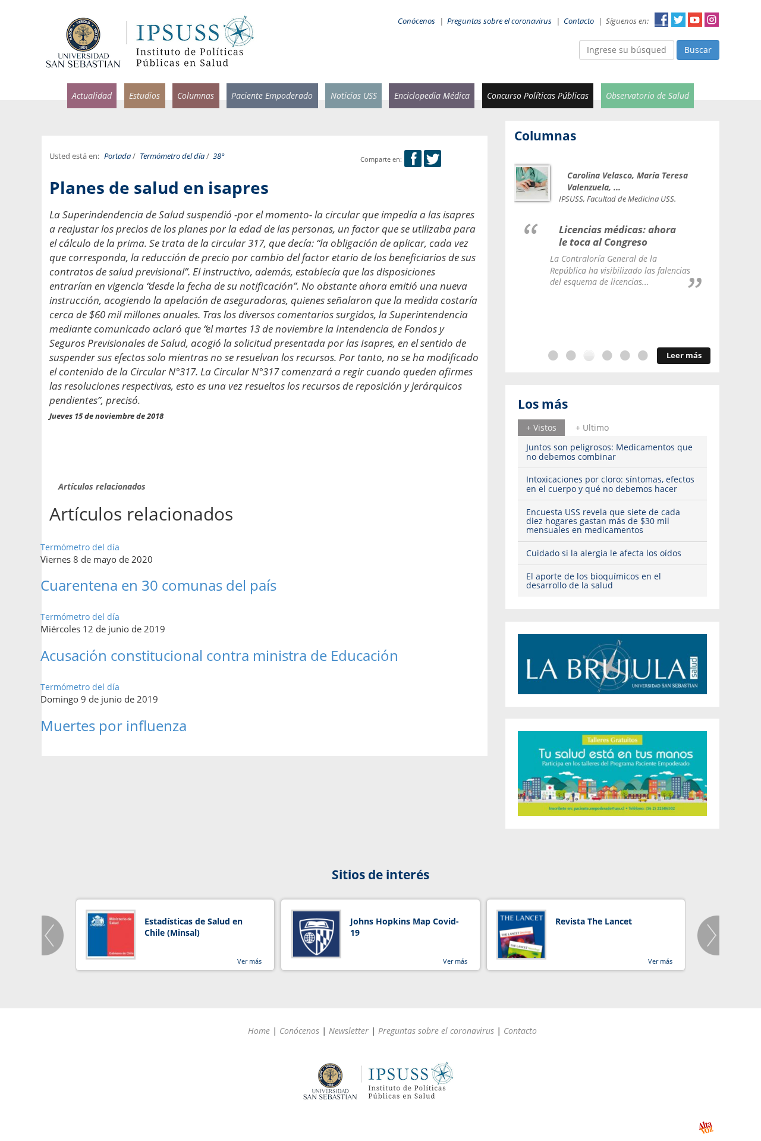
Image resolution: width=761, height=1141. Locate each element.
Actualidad (92, 95)
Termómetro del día (172, 156)
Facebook (662, 19)
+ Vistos (541, 427)
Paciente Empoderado (272, 95)
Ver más (249, 961)
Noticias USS (354, 95)
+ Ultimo (592, 427)
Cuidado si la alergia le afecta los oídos (603, 553)
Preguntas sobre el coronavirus (499, 21)
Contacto (579, 21)
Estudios (144, 95)
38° (219, 156)
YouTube (695, 19)
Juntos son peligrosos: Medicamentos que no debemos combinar (609, 451)
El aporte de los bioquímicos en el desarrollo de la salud (593, 580)
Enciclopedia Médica (432, 95)
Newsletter (349, 1030)
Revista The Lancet (593, 921)
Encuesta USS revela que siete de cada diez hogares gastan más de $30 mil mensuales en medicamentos (603, 521)
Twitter (678, 19)
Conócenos (416, 21)
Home (259, 1030)
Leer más (684, 355)
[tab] (541, 427)
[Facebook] (413, 159)
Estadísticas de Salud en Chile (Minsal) (193, 927)
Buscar (698, 49)
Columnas (195, 95)
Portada (117, 156)
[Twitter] (432, 159)
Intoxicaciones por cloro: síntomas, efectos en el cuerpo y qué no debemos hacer (610, 484)
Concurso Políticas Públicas (538, 95)
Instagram (712, 19)
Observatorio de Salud (647, 95)
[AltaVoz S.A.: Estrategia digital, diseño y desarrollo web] (706, 1127)
